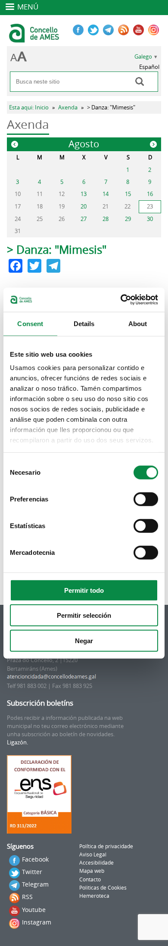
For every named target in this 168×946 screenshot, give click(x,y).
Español (149, 67)
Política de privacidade (106, 846)
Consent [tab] (30, 323)
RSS (27, 897)
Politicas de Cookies (103, 887)
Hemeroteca (94, 896)
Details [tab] (84, 323)
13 (84, 194)
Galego (143, 56)
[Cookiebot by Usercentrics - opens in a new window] (121, 299)
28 (106, 219)
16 (150, 194)
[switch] (146, 499)
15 (128, 194)
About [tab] (137, 323)
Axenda (68, 107)
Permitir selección (84, 615)
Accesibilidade (96, 862)
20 (84, 206)
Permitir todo (84, 590)
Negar (84, 640)
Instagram (36, 922)
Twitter (32, 872)
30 (150, 219)
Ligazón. (17, 742)
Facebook (35, 859)
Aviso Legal (92, 854)
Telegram (35, 884)
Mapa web (91, 871)
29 (128, 219)
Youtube (34, 910)
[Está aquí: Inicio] (35, 38)
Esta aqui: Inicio (29, 107)
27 (84, 219)
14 (106, 194)
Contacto (90, 879)
